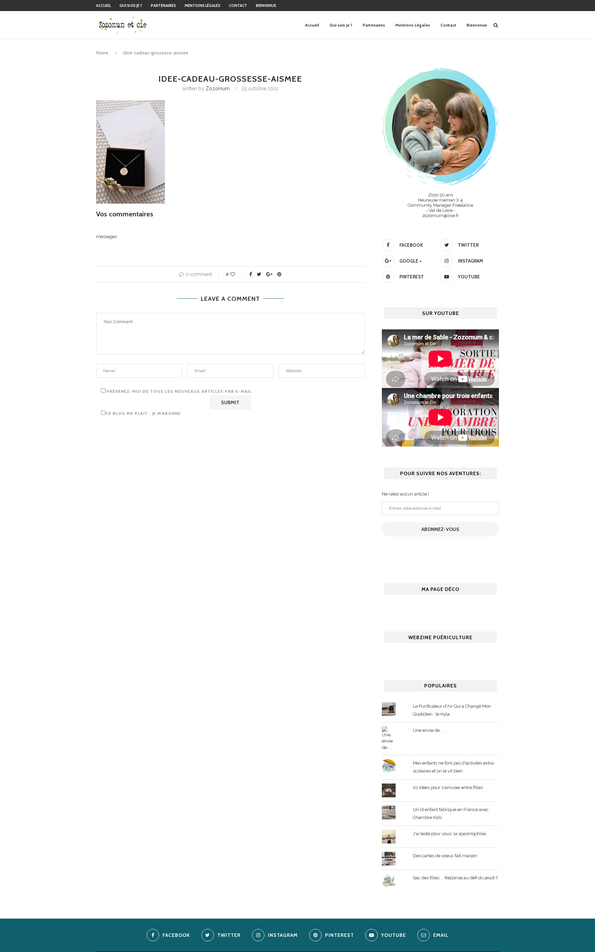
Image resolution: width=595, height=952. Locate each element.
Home (102, 52)
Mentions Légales (202, 5)
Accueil (103, 5)
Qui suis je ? (130, 5)
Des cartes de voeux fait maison (445, 855)
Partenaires (163, 5)
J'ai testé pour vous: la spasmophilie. (450, 833)
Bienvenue (266, 5)
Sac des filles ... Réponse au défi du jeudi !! (455, 877)
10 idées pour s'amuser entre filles (448, 787)
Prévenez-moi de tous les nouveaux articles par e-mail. (179, 391)
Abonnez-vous (440, 529)
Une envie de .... (429, 730)
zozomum (218, 88)
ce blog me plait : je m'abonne (143, 413)
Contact (238, 5)
